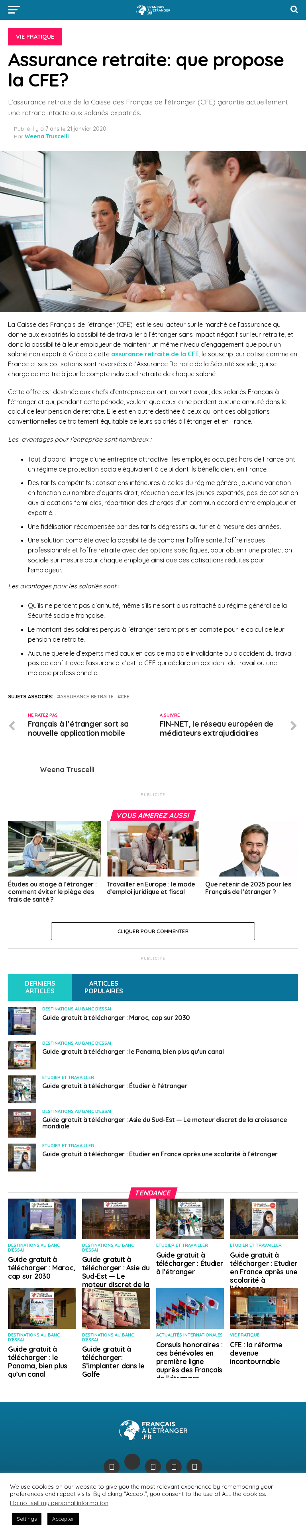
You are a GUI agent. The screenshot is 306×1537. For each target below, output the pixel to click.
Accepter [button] (63, 1518)
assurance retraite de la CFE (155, 354)
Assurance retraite (87, 696)
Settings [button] (27, 1518)
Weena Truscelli (47, 136)
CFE (125, 696)
